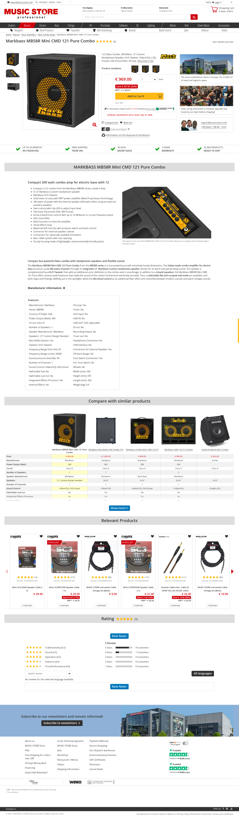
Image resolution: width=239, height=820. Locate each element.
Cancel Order (96, 769)
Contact (10, 808)
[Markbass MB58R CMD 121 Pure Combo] (145, 69)
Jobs (186, 30)
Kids (187, 25)
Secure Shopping (98, 745)
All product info (145, 60)
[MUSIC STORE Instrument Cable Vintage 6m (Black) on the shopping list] (226, 536)
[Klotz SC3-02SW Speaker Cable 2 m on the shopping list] (41, 536)
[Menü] (187, 741)
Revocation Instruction (201, 814)
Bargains (19, 30)
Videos (60, 764)
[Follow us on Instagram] (227, 808)
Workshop (62, 755)
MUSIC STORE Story (67, 745)
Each (161, 79)
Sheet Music (204, 25)
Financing (30, 767)
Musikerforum (143, 814)
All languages (203, 673)
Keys (57, 25)
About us (29, 741)
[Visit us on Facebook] (223, 808)
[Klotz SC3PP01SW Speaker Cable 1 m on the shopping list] (78, 536)
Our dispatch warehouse (102, 750)
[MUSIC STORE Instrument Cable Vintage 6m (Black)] (212, 557)
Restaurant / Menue (67, 759)
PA (90, 25)
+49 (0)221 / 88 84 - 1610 (213, 126)
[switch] (185, 743)
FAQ (27, 750)
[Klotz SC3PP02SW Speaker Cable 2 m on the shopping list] (152, 536)
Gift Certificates (97, 759)
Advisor (205, 30)
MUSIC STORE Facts (35, 745)
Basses (27, 25)
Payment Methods (99, 741)
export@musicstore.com (21, 2)
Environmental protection (102, 755)
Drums (42, 25)
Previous (6, 571)
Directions (94, 764)
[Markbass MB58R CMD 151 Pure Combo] (156, 69)
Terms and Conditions (223, 814)
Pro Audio (105, 25)
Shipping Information (68, 769)
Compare (27, 605)
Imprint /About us (167, 814)
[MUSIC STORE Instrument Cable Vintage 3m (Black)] (101, 557)
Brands (132, 30)
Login (217, 2)
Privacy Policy (183, 814)
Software (123, 25)
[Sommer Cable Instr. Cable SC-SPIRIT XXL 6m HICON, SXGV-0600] (175, 557)
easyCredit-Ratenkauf (36, 772)
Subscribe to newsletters (60, 723)
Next (232, 571)
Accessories (223, 25)
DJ (137, 25)
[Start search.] (194, 17)
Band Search (165, 30)
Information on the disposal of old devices (128, 135)
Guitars (11, 25)
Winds (173, 25)
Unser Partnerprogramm (70, 741)
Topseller (75, 30)
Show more (118, 508)
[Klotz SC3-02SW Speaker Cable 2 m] (27, 557)
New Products (46, 30)
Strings (71, 25)
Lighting (151, 25)
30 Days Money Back (35, 763)
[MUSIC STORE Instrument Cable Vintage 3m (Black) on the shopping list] (115, 536)
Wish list (128, 122)
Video (224, 30)
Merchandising (104, 30)
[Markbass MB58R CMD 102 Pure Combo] (135, 69)
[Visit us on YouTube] (231, 808)
